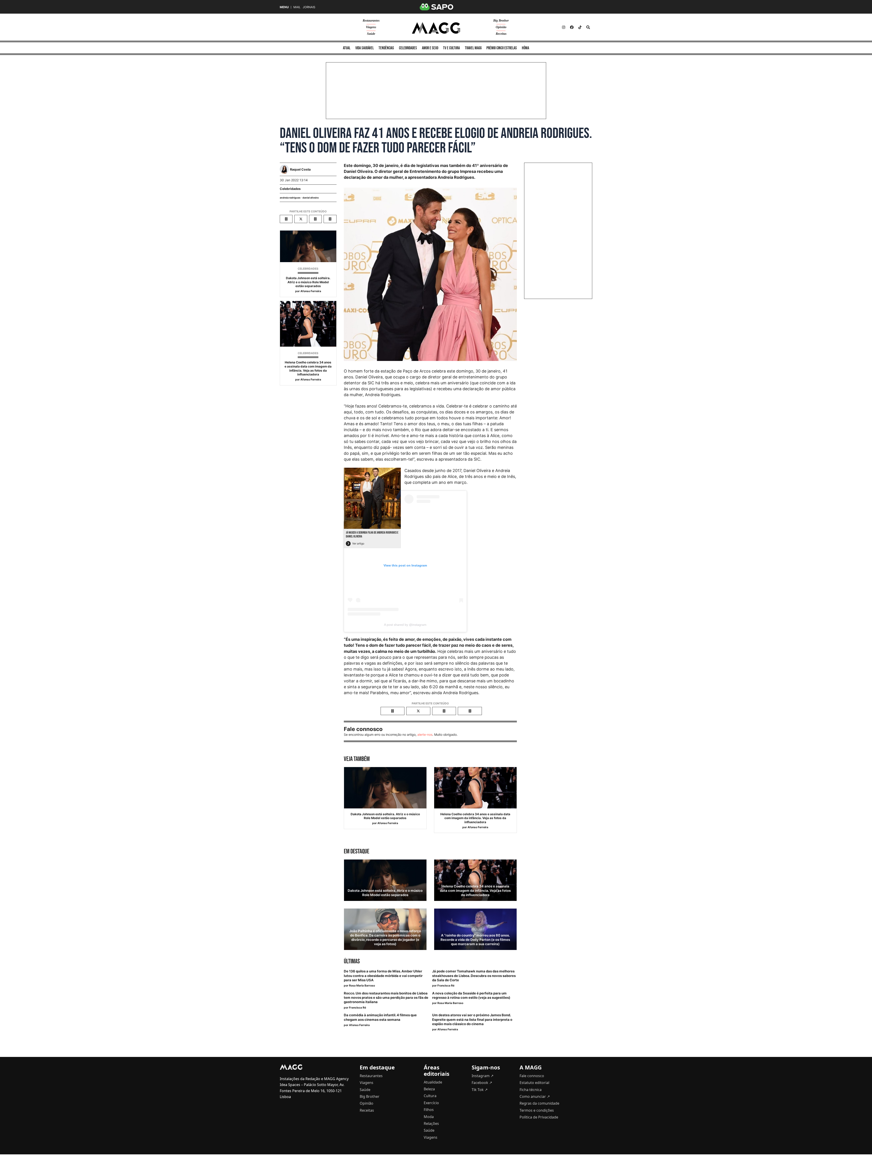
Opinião (501, 27)
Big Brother (501, 20)
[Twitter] (580, 27)
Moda (429, 1116)
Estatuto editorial (534, 1082)
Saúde (371, 33)
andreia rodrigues (290, 197)
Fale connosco (532, 1075)
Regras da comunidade (539, 1103)
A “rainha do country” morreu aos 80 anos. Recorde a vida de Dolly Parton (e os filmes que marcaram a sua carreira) (475, 939)
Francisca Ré (445, 985)
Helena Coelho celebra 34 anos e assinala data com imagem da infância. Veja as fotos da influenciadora (308, 368)
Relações (431, 1123)
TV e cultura (451, 48)
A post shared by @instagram (405, 624)
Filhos (429, 1109)
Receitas (501, 33)
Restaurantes (371, 20)
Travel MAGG (473, 48)
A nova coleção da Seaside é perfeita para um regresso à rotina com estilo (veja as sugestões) (471, 995)
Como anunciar (535, 1096)
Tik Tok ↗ (480, 1089)
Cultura (430, 1095)
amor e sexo (430, 48)
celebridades (408, 48)
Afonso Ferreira (310, 291)
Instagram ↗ (482, 1075)
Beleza (429, 1088)
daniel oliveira (310, 197)
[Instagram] (564, 27)
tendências (386, 48)
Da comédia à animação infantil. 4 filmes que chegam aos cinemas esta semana (380, 1017)
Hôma (525, 48)
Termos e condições (537, 1110)
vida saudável (364, 48)
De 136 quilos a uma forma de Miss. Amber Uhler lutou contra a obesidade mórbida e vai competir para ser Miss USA (383, 975)
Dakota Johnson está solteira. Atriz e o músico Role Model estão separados (308, 282)
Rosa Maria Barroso (362, 985)
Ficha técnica (531, 1089)
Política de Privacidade (539, 1117)
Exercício (431, 1102)
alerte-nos (424, 734)
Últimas (352, 961)
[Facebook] (572, 27)
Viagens (371, 27)
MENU (284, 7)
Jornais (309, 7)
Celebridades (290, 189)
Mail (296, 7)
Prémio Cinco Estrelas (501, 48)
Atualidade (433, 1082)
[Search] (588, 27)
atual (346, 48)
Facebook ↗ (482, 1082)
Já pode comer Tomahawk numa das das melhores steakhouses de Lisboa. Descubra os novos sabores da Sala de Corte (474, 975)
